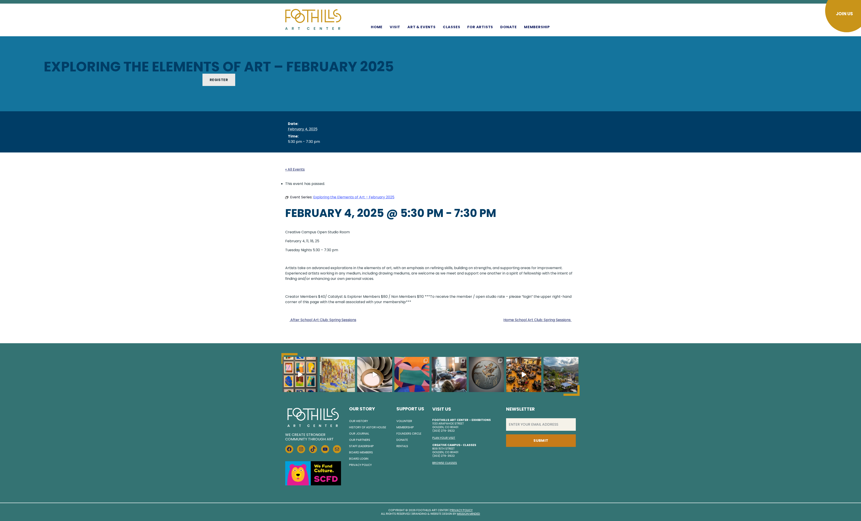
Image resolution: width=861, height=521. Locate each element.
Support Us (410, 409)
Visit (395, 27)
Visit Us (441, 409)
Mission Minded (468, 514)
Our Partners (359, 440)
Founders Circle (408, 433)
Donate (508, 27)
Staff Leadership (361, 446)
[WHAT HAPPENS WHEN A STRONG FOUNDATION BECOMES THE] (374, 374)
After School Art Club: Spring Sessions (322, 319)
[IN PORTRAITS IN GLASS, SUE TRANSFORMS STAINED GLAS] (486, 374)
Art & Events (421, 27)
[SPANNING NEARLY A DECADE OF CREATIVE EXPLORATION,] (411, 374)
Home (377, 27)
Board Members (361, 452)
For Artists (480, 27)
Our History (358, 421)
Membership (537, 27)
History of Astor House (367, 427)
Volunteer (404, 421)
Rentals (402, 446)
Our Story (362, 409)
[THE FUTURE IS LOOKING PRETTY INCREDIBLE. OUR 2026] (523, 374)
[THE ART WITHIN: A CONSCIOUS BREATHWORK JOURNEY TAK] (449, 374)
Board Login (358, 459)
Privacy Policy (360, 465)
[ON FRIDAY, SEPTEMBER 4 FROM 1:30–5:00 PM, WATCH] (337, 374)
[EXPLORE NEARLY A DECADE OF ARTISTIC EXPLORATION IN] (300, 374)
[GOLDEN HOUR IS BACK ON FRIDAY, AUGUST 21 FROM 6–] (561, 374)
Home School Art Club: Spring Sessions (537, 319)
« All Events (295, 169)
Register (219, 79)
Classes (451, 27)
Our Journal (359, 433)
